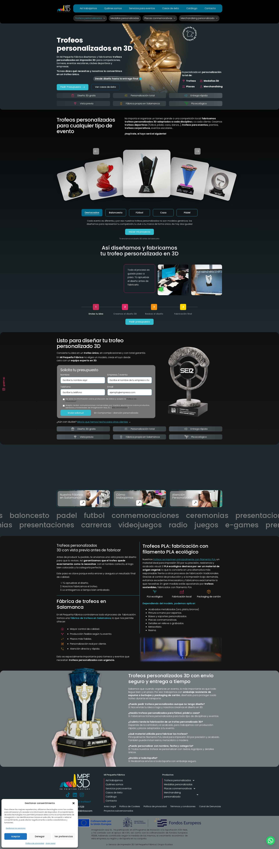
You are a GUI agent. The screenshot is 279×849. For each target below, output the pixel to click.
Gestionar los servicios (15, 828)
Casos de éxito (170, 8)
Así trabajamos (88, 8)
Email (110, 387)
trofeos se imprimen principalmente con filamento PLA (184, 559)
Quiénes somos (113, 8)
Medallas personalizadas (125, 18)
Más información (120, 407)
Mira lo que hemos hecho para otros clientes (102, 421)
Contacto (210, 8)
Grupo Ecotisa (165, 844)
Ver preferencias (63, 836)
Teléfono (65, 387)
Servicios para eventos (142, 8)
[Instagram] (81, 794)
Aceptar (15, 836)
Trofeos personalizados (88, 18)
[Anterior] (96, 151)
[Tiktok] (68, 794)
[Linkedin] (75, 794)
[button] (73, 803)
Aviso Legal (50, 843)
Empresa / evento (117, 375)
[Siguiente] (197, 151)
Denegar (40, 836)
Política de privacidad (34, 843)
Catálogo (191, 8)
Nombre (64, 375)
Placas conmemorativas (158, 18)
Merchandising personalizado (197, 18)
